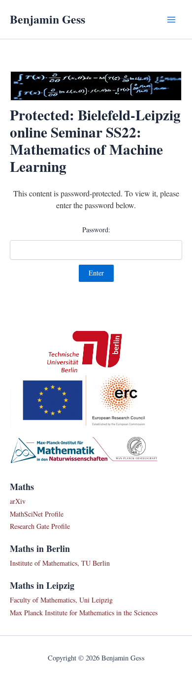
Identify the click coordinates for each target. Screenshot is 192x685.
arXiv (18, 501)
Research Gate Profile (40, 526)
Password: (96, 229)
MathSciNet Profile (37, 514)
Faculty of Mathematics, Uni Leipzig (61, 599)
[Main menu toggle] (171, 19)
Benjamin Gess (47, 18)
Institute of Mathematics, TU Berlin (60, 563)
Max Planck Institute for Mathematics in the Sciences (84, 612)
